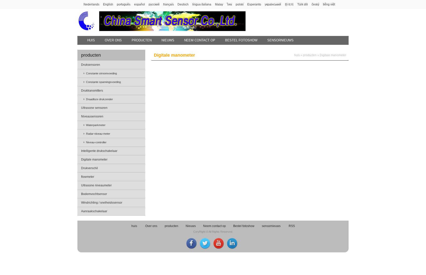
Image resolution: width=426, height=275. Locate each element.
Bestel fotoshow (241, 40)
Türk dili (302, 4)
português (123, 4)
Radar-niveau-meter (98, 133)
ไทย (229, 4)
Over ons (113, 40)
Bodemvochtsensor (94, 194)
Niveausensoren (92, 116)
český (315, 4)
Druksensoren (90, 64)
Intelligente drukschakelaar (99, 151)
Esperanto (254, 4)
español (139, 4)
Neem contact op (199, 40)
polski (240, 4)
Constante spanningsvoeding (103, 82)
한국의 (289, 4)
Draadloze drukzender (99, 99)
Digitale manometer (94, 159)
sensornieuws (280, 40)
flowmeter (87, 176)
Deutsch (183, 4)
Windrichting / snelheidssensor (101, 202)
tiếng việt (329, 4)
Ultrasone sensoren (94, 108)
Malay (219, 4)
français (168, 4)
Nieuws (167, 40)
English (108, 4)
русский (154, 4)
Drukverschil (89, 168)
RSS (292, 226)
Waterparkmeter (96, 125)
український (273, 4)
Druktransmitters (92, 90)
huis (91, 40)
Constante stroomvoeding (101, 73)
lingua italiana (201, 4)
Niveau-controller (96, 142)
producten (142, 40)
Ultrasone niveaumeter (96, 185)
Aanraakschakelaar (94, 211)
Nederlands (91, 4)
